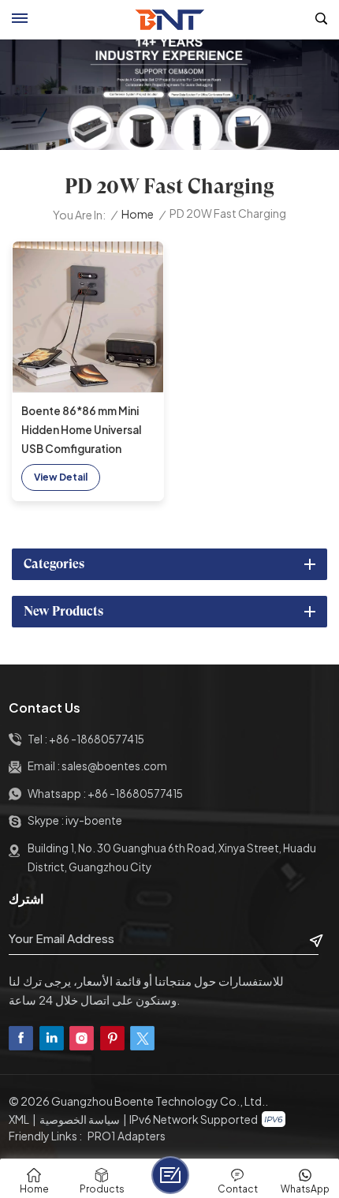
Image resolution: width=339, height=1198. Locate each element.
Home (137, 214)
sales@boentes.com (114, 766)
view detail (61, 477)
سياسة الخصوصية (79, 1119)
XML (19, 1119)
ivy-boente (93, 820)
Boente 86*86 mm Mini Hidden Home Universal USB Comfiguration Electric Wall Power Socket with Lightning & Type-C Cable (83, 431)
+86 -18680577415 (96, 739)
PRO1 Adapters (127, 1136)
